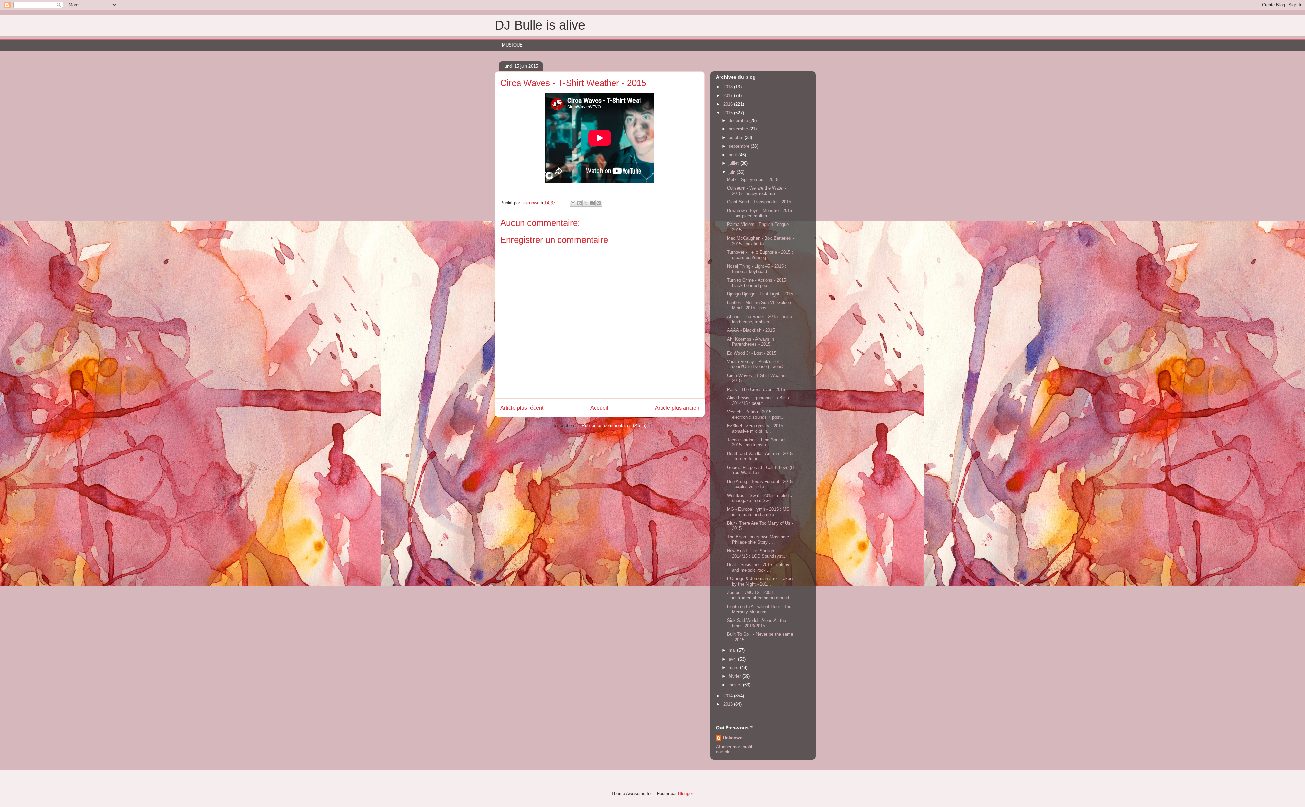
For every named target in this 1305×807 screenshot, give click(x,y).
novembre (739, 128)
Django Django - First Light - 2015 (760, 294)
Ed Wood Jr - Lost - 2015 (751, 353)
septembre (740, 146)
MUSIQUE (512, 45)
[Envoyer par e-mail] (573, 203)
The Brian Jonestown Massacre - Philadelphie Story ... (759, 539)
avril (733, 659)
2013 (728, 704)
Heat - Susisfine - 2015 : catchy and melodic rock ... (758, 567)
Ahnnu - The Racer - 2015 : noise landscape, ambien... (759, 319)
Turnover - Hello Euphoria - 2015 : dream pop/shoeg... (760, 255)
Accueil (599, 408)
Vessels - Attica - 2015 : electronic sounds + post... (756, 414)
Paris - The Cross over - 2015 (756, 389)
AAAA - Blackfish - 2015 (751, 330)
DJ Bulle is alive (540, 25)
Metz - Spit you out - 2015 (752, 179)
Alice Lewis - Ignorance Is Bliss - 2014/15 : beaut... (759, 400)
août (733, 154)
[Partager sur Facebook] (592, 203)
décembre (739, 120)
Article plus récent (521, 408)
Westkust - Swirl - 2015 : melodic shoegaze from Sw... (759, 498)
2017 (728, 95)
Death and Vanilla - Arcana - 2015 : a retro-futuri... (760, 456)
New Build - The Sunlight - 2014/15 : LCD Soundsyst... (757, 553)
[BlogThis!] (579, 203)
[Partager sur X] (585, 203)
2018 (728, 86)
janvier (736, 684)
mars (734, 667)
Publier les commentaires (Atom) (614, 425)
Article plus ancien (677, 408)
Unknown (733, 737)
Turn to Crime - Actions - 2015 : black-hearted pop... (758, 282)
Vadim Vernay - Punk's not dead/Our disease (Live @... (757, 364)
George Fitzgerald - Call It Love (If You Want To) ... (760, 470)
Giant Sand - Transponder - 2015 (759, 201)
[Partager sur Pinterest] (598, 203)
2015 (728, 112)
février (735, 676)
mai (733, 650)
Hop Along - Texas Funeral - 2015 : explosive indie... (760, 484)
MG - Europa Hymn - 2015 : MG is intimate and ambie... (758, 512)
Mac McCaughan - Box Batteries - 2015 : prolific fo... (760, 241)
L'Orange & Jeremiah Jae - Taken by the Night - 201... (760, 581)
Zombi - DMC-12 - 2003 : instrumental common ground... (760, 595)
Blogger (685, 793)
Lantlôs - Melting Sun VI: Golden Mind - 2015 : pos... (759, 305)
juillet (734, 163)
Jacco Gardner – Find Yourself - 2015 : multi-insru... (758, 442)
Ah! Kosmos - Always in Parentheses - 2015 (750, 342)
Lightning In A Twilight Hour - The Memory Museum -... (759, 609)
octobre (737, 137)
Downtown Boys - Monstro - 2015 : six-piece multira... (759, 213)
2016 (728, 104)
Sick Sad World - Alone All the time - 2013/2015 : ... (756, 623)
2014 (728, 695)
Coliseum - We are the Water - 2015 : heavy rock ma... (756, 190)
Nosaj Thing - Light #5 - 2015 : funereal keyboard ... (756, 269)
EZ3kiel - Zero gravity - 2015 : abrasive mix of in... (756, 428)
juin (733, 172)
